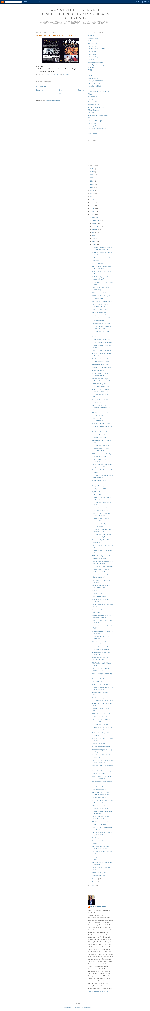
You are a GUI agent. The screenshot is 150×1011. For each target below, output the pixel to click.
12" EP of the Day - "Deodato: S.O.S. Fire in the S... (101, 570)
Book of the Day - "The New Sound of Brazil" (100, 278)
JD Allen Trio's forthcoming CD (101, 747)
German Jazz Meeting (98, 370)
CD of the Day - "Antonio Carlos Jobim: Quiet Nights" (102, 535)
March (94, 244)
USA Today (95, 838)
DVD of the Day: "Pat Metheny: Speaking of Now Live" (102, 390)
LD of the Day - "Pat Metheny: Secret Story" (101, 288)
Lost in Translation (94, 83)
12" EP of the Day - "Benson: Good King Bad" (101, 449)
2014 (92, 196)
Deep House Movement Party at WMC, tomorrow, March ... (102, 360)
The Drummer (92, 123)
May (94, 238)
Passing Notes (92, 97)
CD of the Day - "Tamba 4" (100, 724)
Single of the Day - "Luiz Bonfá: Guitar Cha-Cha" (102, 669)
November (95, 220)
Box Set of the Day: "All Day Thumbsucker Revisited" (101, 395)
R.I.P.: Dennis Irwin (98, 591)
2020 (92, 178)
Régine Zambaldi (93, 110)
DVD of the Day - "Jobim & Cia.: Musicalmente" (102, 272)
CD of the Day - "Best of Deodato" (102, 566)
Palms (90, 94)
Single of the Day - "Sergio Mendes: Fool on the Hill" (101, 380)
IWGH (90, 70)
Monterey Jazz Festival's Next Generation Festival (101, 616)
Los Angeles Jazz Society (96, 81)
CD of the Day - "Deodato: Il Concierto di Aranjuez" (101, 643)
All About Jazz (92, 35)
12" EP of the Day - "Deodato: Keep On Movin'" (101, 519)
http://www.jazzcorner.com (77, 1007)
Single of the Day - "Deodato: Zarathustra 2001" (101, 576)
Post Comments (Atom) (52, 100)
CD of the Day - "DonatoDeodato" (102, 301)
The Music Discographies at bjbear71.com (97, 129)
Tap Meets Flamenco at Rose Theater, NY (101, 493)
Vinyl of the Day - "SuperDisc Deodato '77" (101, 581)
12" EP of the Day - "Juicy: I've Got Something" (101, 297)
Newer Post (39, 90)
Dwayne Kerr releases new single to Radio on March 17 (102, 772)
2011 (92, 205)
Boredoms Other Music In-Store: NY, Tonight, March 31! (102, 248)
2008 (92, 214)
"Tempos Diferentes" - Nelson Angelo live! (101, 401)
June (94, 235)
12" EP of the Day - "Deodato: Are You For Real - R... (102, 688)
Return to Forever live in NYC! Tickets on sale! (101, 709)
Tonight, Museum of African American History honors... (101, 793)
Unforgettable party (98, 486)
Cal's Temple (92, 54)
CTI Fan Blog (92, 46)
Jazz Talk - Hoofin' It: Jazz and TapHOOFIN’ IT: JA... (101, 327)
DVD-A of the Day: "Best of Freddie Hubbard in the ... (100, 807)
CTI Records (92, 51)
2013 (92, 199)
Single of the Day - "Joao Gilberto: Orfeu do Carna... (102, 319)
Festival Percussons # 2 (99, 743)
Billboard (91, 41)
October (95, 223)
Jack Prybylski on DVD (99, 489)
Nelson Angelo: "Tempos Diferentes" (99, 481)
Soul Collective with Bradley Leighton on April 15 (101, 847)
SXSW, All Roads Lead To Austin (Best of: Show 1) (102, 476)
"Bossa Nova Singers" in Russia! (102, 364)
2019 (92, 181)
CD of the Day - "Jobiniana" (100, 445)
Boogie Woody (93, 43)
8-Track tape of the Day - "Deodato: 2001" (99, 525)
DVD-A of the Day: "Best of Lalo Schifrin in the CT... (102, 557)
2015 (92, 193)
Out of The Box (93, 89)
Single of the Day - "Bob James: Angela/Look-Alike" (102, 465)
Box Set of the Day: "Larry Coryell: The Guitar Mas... (101, 338)
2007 (92, 886)
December (95, 217)
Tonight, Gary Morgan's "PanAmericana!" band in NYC (102, 699)
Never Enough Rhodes (95, 86)
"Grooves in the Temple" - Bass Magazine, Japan (101, 267)
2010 (92, 208)
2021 (92, 175)
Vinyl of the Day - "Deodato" (101, 309)
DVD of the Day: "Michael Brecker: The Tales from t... (101, 658)
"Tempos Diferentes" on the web (102, 342)
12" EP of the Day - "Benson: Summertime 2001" (101, 874)
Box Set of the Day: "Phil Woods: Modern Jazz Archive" (102, 801)
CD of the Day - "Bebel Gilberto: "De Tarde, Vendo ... (102, 414)
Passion (90, 99)
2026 (92, 169)
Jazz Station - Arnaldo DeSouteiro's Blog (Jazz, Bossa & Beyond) (75, 14)
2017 (92, 187)
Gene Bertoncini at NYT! (99, 432)
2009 (92, 211)
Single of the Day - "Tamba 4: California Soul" (101, 868)
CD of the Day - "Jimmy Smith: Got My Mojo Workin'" (101, 823)
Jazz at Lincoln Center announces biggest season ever (102, 788)
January (95, 882)
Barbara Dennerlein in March (101, 684)
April (94, 241)
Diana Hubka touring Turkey (101, 423)
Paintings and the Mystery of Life (98, 91)
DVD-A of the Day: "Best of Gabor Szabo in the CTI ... (102, 283)
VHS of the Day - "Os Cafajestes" (102, 293)
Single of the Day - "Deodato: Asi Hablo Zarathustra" (102, 761)
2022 (92, 172)
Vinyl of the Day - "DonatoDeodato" (98, 419)
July (93, 232)
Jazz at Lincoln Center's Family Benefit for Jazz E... (101, 530)
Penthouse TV (92, 102)
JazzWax (90, 75)
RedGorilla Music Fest (99, 797)
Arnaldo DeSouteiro (98, 906)
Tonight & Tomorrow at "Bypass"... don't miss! (99, 313)
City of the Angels (93, 57)
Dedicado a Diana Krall (95, 62)
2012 (92, 202)
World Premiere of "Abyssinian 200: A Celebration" (101, 777)
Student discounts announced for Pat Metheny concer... (102, 586)
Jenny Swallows (93, 78)
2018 (92, 184)
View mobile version (60, 94)
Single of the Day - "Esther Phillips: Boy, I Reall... (100, 509)
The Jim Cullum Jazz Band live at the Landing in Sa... (102, 562)
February (95, 879)
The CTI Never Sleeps (95, 121)
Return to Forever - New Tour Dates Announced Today (101, 648)
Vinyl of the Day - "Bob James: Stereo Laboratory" (101, 514)
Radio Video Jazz (93, 105)
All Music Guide (93, 38)
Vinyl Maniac (92, 133)
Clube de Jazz (92, 59)
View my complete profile (98, 991)
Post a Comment (41, 86)
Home (60, 90)
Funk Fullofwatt (93, 67)
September (95, 226)
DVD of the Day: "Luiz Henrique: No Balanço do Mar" (102, 455)
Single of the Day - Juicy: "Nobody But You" (100, 305)
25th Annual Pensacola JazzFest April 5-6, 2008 (102, 833)
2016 (92, 190)
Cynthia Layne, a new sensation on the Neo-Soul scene (102, 728)
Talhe (89, 118)
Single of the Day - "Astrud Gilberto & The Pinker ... (100, 817)
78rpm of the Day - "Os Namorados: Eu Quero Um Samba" (101, 407)
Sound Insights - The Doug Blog (98, 115)
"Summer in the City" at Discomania (99, 460)
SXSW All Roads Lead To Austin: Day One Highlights (102, 595)
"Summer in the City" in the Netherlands (100, 693)
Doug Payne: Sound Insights (97, 65)
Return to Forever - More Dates (101, 367)
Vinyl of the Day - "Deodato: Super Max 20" (101, 680)
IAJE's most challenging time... (101, 323)
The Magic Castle (93, 126)
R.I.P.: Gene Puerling (98, 263)
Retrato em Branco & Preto (96, 107)
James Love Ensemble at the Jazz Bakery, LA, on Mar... (102, 436)
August (94, 229)
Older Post (81, 90)
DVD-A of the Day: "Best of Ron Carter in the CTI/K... (102, 715)
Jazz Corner (91, 73)
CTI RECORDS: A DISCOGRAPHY (99, 49)
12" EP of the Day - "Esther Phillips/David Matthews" (101, 385)
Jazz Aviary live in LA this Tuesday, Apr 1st (100, 374)
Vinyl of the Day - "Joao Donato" (102, 350)
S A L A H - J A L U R (94, 112)
